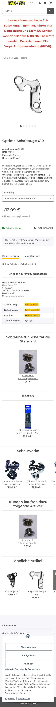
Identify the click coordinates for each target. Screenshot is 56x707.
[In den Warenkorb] (4, 66)
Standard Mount (31, 305)
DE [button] (31, 3)
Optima (16, 155)
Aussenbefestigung (32, 315)
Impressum (10, 698)
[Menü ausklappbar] (3, 2)
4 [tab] (29, 126)
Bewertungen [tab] (32, 256)
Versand (26, 216)
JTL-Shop (32, 703)
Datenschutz (24, 698)
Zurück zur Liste (11, 58)
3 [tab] (26, 126)
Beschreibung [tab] (10, 256)
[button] (39, 3)
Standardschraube (32, 310)
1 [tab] (21, 126)
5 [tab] (32, 126)
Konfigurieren (28, 655)
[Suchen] (50, 11)
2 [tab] (24, 126)
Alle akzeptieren (28, 647)
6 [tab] (35, 126)
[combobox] (28, 198)
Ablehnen (28, 663)
